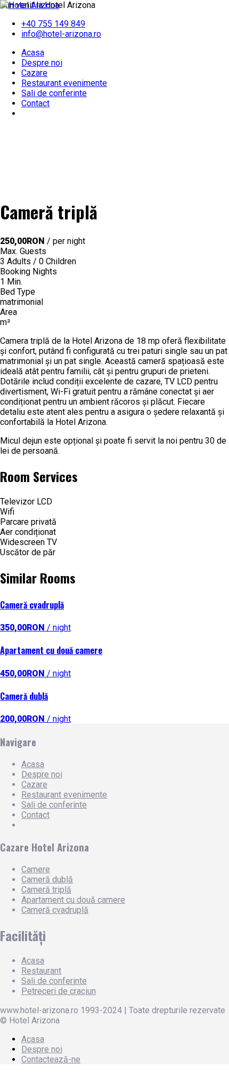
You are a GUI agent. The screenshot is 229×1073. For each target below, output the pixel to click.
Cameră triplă (46, 890)
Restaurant (41, 971)
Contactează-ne (50, 1059)
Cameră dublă (47, 879)
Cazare (34, 73)
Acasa (32, 53)
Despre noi (41, 63)
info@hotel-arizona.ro (61, 34)
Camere (35, 869)
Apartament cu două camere (73, 900)
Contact (35, 103)
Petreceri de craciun (58, 991)
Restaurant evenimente (64, 83)
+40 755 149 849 (53, 24)
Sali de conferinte (54, 93)
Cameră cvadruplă (54, 910)
